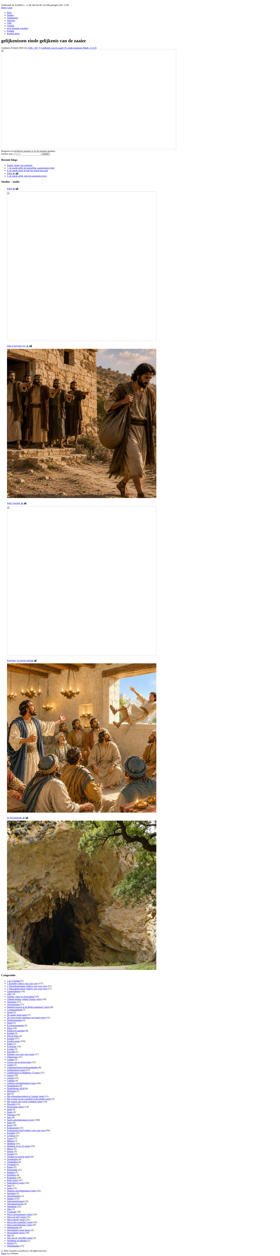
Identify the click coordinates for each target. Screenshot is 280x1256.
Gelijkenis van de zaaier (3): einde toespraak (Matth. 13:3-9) (69, 48)
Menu (4, 7)
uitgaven (11, 20)
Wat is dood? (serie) (16, 1219)
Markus (10, 1141)
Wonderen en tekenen (17, 1240)
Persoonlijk (12, 1170)
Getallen (11, 1080)
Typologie (11, 1212)
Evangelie (11, 1046)
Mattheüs (11, 1143)
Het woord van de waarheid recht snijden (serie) (29, 1099)
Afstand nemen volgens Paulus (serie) (24, 999)
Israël (9, 1109)
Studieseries (12, 18)
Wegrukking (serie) (16, 1233)
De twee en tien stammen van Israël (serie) (26, 1017)
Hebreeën (11, 1091)
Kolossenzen (13, 1128)
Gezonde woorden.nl (11, 2)
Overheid (11, 1164)
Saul (9, 1185)
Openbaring (12, 1159)
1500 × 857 (33, 48)
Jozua (9, 1122)
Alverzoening (13, 1004)
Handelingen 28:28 (16, 1088)
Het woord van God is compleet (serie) (25, 1101)
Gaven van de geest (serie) (19, 1062)
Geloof (10, 1075)
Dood (9, 1023)
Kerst (9, 1125)
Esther (10, 1044)
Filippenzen (12, 1057)
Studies (10, 15)
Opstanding (12, 1162)
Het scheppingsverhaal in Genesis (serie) (25, 1096)
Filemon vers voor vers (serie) (20, 1054)
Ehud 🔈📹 (12, 173)
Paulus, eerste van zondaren (20, 165)
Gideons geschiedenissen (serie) (21, 1083)
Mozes (10, 1149)
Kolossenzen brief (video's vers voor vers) (26, 1130)
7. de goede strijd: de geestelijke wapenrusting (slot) (31, 168)
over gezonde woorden (17, 28)
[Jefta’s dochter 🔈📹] (81, 580)
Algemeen (11, 1002)
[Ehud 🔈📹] (81, 266)
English (10, 31)
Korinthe (11, 1133)
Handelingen (13, 1086)
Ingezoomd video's (15, 1107)
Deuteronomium (14, 1020)
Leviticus (11, 1135)
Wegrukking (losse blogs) (18, 1230)
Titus (9, 1209)
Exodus (10, 1049)
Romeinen (11, 1177)
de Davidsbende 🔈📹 (17, 818)
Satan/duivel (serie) (16, 1183)
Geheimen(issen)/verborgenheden (22, 1067)
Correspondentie (14, 1010)
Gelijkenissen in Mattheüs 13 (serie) (23, 1072)
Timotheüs (12, 1206)
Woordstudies (13, 1246)
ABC (9, 23)
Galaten (10, 1059)
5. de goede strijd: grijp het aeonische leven (27, 176)
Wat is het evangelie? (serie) (20, 1222)
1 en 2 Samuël (13, 981)
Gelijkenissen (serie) (16, 1070)
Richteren (11, 1175)
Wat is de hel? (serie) (16, 1217)
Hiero (3, 1253)
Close (9, 7)
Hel (8, 1093)
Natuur (10, 1151)
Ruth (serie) (12, 1180)
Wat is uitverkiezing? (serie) (20, 1225)
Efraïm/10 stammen (16, 1030)
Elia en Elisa (13, 1036)
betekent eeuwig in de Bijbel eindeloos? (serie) (28, 1007)
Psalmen (11, 1172)
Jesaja (9, 1112)
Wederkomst (13, 1227)
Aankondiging (13, 991)
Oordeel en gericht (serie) (18, 1156)
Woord (10, 1243)
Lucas (10, 1138)
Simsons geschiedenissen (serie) (21, 1191)
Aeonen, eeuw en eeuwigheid (20, 996)
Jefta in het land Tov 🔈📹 (19, 346)
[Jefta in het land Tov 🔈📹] (81, 423)
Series (10, 1188)
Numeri (10, 1154)
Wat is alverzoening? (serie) (19, 1214)
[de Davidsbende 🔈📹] (81, 895)
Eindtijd (10, 1033)
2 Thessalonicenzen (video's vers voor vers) (27, 989)
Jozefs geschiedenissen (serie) (20, 1120)
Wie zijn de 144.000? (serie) (20, 1238)
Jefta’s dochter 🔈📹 (17, 503)
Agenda (10, 25)
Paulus (10, 1167)
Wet (9, 1235)
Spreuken (11, 1193)
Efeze (9, 1028)
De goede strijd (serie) (17, 1015)
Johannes (11, 1114)
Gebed (10, 1065)
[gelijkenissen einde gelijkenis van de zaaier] (88, 148)
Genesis (10, 1078)
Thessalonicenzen (15, 1204)
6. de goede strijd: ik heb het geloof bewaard (27, 170)
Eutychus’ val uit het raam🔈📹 (22, 660)
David (10, 1012)
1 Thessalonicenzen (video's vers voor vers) (27, 986)
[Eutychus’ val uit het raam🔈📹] (81, 738)
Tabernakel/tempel (15, 1201)
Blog (9, 12)
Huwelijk (11, 1104)
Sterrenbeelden (14, 1196)
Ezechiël (11, 1051)
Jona (9, 1117)
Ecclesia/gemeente (15, 1025)
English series (13, 33)
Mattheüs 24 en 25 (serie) (18, 1146)
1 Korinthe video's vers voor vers (22, 983)
